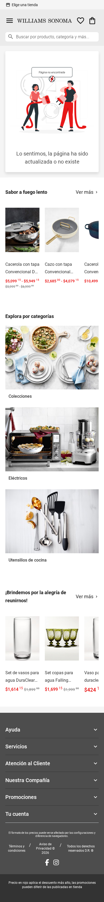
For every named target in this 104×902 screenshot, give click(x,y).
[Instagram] (56, 862)
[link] (22, 246)
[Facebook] (47, 862)
